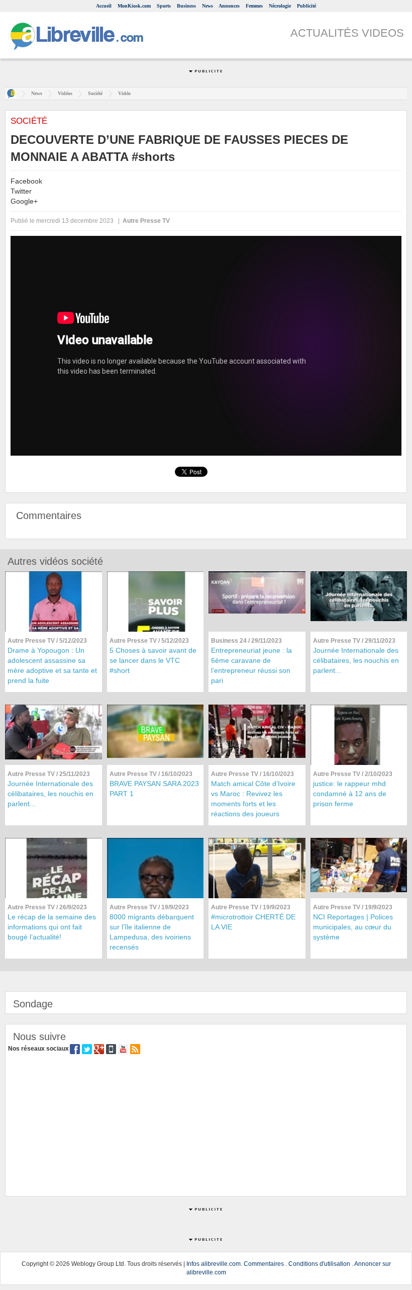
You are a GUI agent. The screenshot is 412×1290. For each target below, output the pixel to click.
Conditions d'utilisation (319, 1263)
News (207, 6)
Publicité (306, 6)
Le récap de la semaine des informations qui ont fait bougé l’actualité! (52, 927)
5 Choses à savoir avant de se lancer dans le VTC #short (153, 660)
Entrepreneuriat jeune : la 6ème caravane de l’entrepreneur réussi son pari (251, 665)
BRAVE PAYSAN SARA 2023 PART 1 (154, 789)
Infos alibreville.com (213, 1263)
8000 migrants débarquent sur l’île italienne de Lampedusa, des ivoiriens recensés (152, 932)
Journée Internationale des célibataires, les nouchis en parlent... (356, 660)
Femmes (254, 6)
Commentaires (264, 1263)
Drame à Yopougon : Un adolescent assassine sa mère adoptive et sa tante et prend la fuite (52, 665)
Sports (164, 6)
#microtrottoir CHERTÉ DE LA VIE (253, 922)
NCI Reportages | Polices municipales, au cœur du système (353, 927)
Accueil (104, 6)
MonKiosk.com (134, 6)
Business (186, 6)
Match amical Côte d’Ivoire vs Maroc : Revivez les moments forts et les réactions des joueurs (253, 799)
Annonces (229, 6)
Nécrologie (280, 6)
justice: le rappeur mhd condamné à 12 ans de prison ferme (349, 794)
